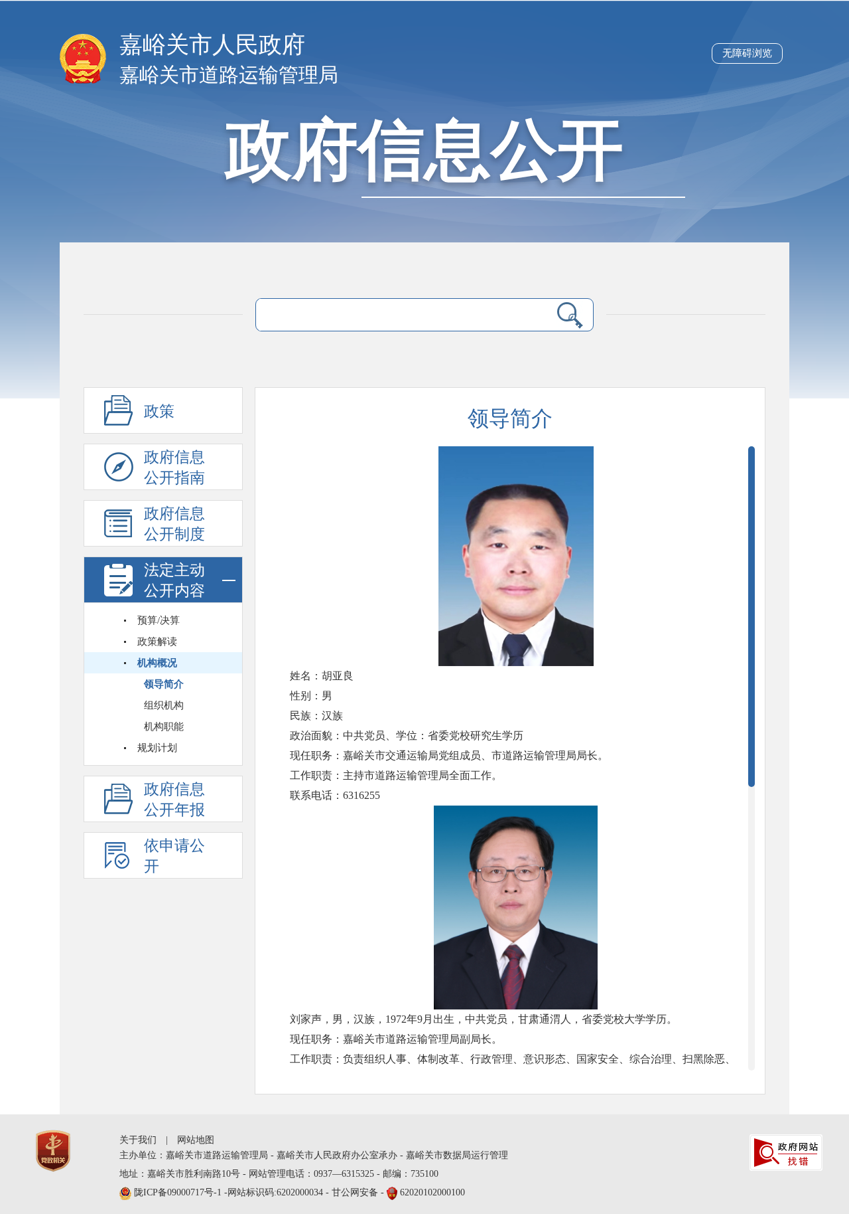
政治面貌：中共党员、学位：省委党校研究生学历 (406, 735)
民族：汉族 (316, 715)
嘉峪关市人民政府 (212, 45)
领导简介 (164, 684)
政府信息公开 (424, 150)
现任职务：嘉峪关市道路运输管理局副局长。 (396, 1039)
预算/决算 (158, 620)
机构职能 (164, 726)
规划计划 (157, 747)
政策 (159, 411)
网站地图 (195, 1140)
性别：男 (311, 695)
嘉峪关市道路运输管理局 (228, 75)
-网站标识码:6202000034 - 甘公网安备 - (299, 1192)
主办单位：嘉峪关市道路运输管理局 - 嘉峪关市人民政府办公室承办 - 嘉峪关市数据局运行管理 (313, 1155)
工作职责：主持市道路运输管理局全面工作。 (396, 775)
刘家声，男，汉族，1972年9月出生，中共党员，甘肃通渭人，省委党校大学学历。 (483, 1019)
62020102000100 (432, 1192)
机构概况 (157, 662)
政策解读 (157, 641)
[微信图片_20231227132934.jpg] (516, 556)
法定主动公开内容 (174, 580)
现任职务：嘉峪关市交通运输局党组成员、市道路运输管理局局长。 (449, 755)
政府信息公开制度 (174, 524)
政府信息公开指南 (174, 467)
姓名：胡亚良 (324, 675)
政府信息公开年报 (174, 799)
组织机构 (164, 705)
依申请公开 (174, 856)
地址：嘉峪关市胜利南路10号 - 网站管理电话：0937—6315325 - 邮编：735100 (278, 1174)
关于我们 (138, 1140)
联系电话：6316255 (336, 795)
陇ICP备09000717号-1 (179, 1192)
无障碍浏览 (747, 53)
